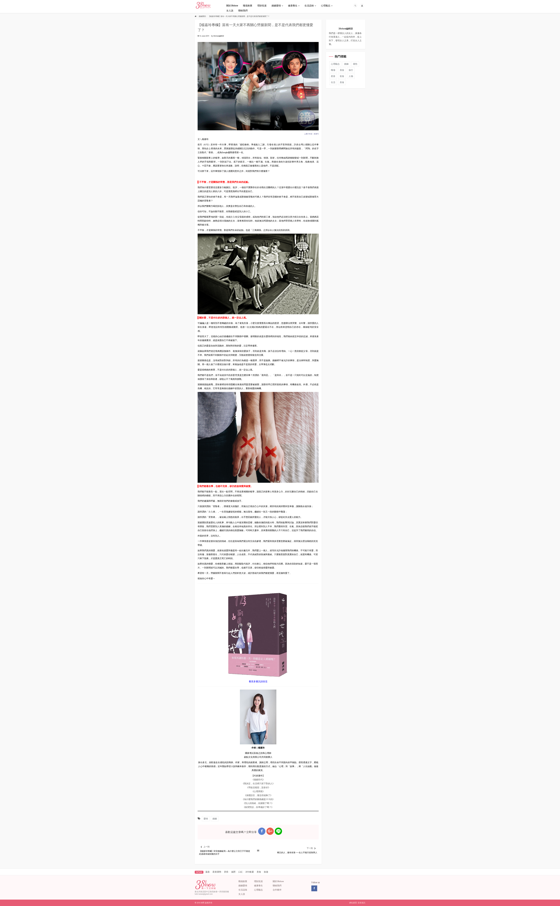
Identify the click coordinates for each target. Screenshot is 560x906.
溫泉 (207, 872)
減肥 (233, 872)
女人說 (229, 10)
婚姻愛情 (276, 5)
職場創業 (247, 5)
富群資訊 (361, 903)
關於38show (232, 5)
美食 (259, 872)
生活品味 (309, 5)
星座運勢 (216, 872)
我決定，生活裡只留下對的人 (258, 783)
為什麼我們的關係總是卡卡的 (258, 799)
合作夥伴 (277, 890)
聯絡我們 (243, 10)
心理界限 (258, 791)
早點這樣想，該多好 (258, 787)
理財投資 (262, 5)
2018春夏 (249, 872)
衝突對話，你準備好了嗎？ (258, 807)
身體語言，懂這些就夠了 (258, 795)
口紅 (240, 872)
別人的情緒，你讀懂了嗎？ (258, 803)
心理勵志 (325, 5)
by (217, 36)
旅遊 (266, 872)
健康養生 (292, 5)
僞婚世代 (258, 779)
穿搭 (226, 872)
